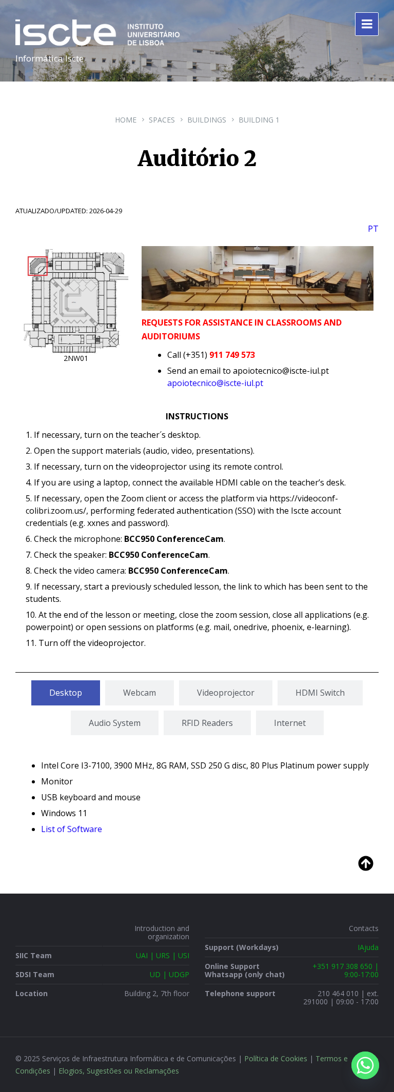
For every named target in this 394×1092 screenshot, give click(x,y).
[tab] (65, 692)
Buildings (206, 120)
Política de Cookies (275, 1058)
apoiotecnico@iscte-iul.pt (215, 383)
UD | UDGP (169, 974)
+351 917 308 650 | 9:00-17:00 (345, 970)
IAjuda (368, 947)
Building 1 (259, 120)
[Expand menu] (367, 24)
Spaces (162, 120)
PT (373, 228)
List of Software (71, 829)
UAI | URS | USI (162, 955)
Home (125, 120)
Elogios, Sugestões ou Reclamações (118, 1071)
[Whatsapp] (365, 1065)
